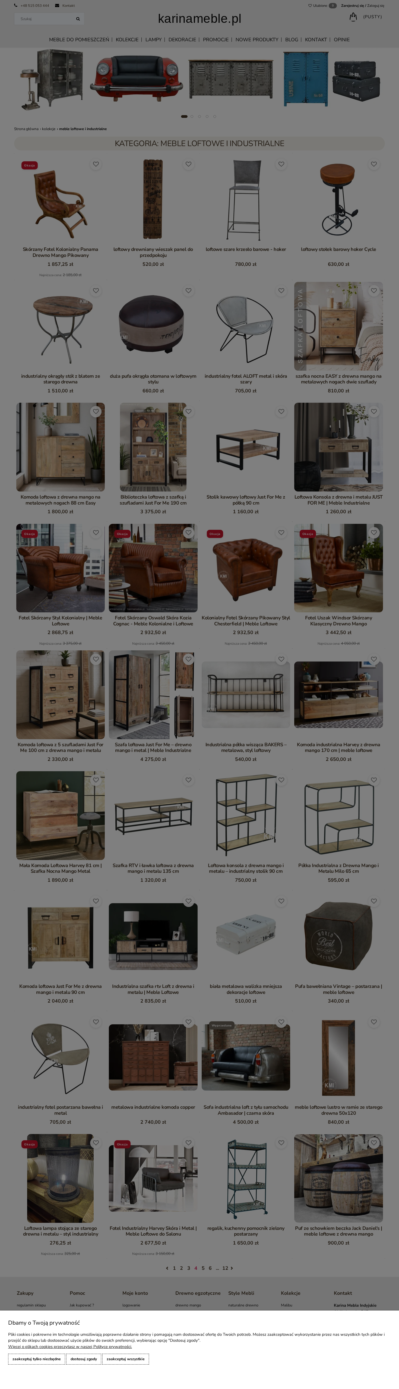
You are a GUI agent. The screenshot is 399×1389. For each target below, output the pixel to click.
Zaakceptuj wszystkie (126, 1359)
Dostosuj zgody (84, 1359)
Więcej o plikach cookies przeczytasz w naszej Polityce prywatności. (70, 1346)
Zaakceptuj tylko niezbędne (36, 1359)
